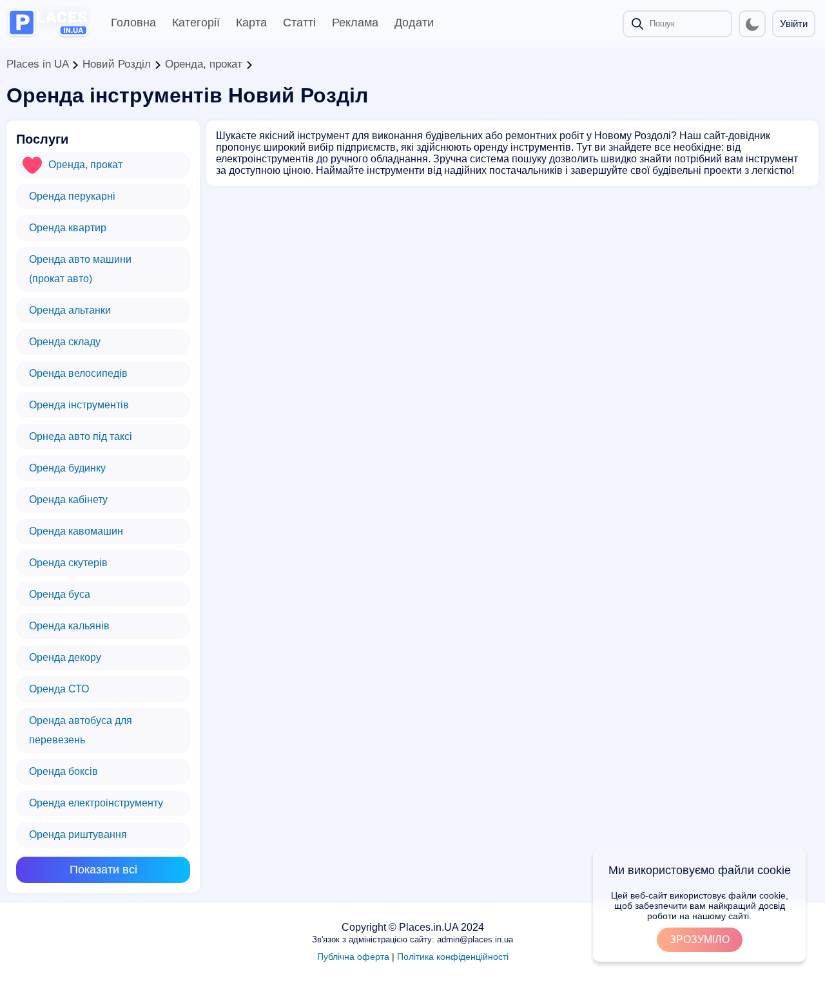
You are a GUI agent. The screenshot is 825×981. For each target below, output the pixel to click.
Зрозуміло (700, 939)
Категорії (196, 22)
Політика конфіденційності (453, 956)
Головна (133, 22)
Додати (414, 22)
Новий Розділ (116, 64)
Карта (251, 22)
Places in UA (37, 64)
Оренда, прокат (203, 64)
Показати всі (103, 869)
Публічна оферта (353, 956)
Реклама (355, 22)
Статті (299, 22)
